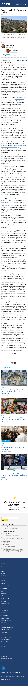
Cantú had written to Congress (9, 202)
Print (26, 60)
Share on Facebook (18, 60)
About (2, 651)
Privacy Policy (4, 656)
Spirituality (4, 575)
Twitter (10, 672)
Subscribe (24, 4)
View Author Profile (9, 47)
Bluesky (8, 672)
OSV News (9, 423)
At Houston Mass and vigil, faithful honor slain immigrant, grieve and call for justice (13, 419)
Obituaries (3, 593)
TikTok (19, 672)
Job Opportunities (5, 639)
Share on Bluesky (15, 60)
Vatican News (6, 440)
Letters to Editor (5, 641)
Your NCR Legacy (5, 610)
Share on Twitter (20, 60)
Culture (3, 571)
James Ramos (4, 423)
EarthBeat (3, 583)
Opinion (3, 573)
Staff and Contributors (6, 658)
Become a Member (5, 603)
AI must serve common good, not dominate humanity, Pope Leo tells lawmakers (12, 447)
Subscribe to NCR (5, 618)
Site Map (22, 676)
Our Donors (4, 612)
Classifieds (3, 591)
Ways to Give (4, 608)
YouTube (15, 672)
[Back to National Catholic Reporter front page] (7, 4)
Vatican (3, 387)
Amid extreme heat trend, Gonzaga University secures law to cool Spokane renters (14, 475)
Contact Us (3, 635)
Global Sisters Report (6, 585)
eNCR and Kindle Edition (7, 627)
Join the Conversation (5, 54)
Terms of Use (12, 676)
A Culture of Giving (5, 606)
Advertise (3, 595)
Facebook (12, 672)
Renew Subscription (6, 620)
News (2, 14)
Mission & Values (5, 654)
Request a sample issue (6, 629)
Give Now (3, 601)
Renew (21, 4)
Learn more (19, 55)
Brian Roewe (4, 479)
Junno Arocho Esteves (6, 451)
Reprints (3, 646)
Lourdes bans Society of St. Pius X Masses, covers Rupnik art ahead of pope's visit (12, 391)
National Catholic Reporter (3, 668)
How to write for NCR (6, 637)
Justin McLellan (4, 395)
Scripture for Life (5, 578)
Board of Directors (5, 660)
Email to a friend (23, 60)
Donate (17, 4)
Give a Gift (3, 622)
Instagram (17, 672)
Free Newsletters (5, 625)
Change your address (6, 644)
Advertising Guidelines (5, 676)
